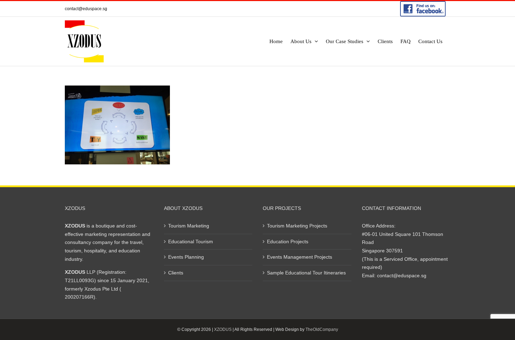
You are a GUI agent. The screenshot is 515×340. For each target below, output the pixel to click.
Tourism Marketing (188, 226)
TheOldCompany (321, 329)
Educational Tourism (190, 241)
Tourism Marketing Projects (297, 226)
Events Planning (186, 257)
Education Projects (287, 241)
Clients (175, 273)
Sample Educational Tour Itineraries (306, 273)
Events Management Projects (299, 257)
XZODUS (223, 329)
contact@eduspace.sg (86, 8)
